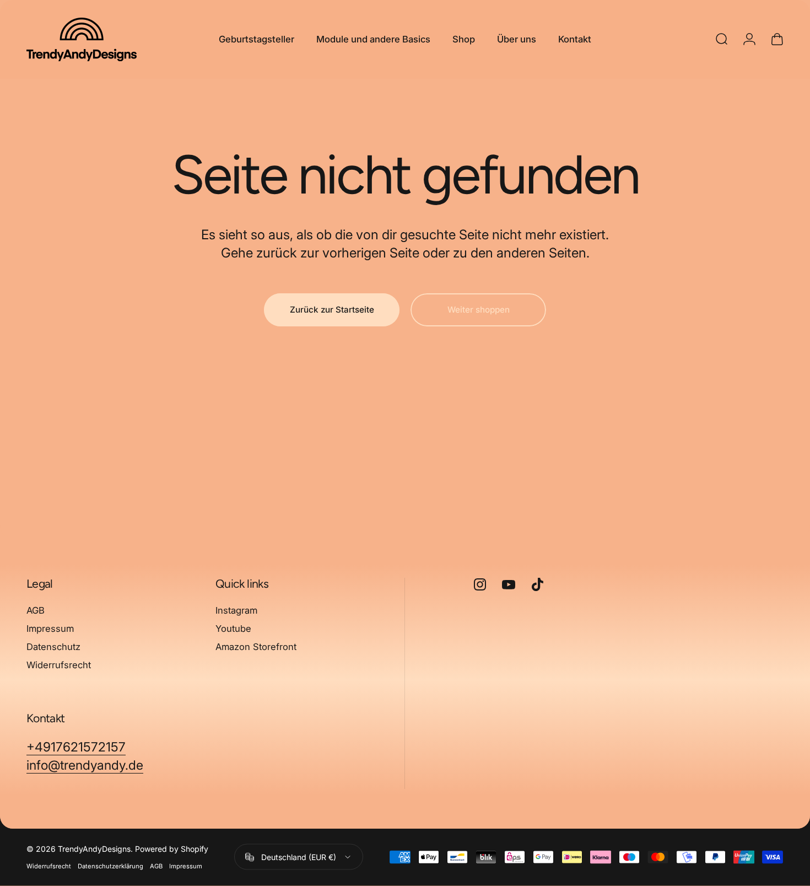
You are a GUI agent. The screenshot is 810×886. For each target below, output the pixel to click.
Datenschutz (53, 646)
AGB (35, 610)
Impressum (50, 628)
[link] (76, 747)
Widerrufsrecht (58, 664)
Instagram (236, 610)
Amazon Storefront (255, 646)
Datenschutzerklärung (110, 866)
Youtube (233, 628)
